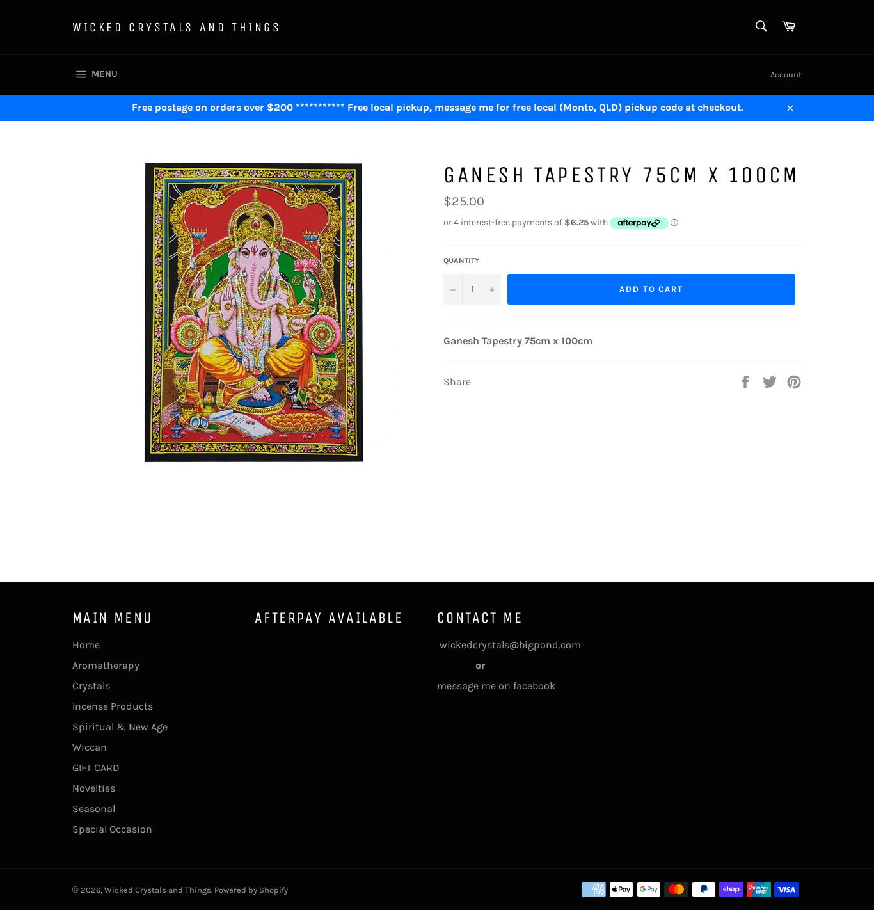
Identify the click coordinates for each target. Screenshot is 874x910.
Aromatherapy (105, 665)
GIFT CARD (96, 768)
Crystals (91, 686)
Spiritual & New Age (120, 727)
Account (786, 74)
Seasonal (93, 808)
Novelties (93, 788)
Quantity (461, 260)
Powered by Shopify (251, 890)
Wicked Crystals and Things (177, 27)
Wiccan (89, 747)
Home (86, 645)
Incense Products (112, 706)
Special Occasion (112, 829)
